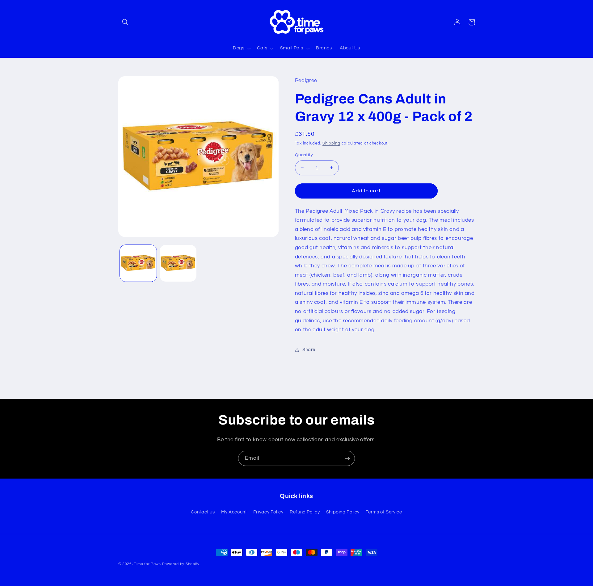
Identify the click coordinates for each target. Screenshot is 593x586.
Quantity (304, 155)
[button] (125, 22)
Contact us (203, 511)
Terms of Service (384, 511)
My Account (234, 511)
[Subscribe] (347, 458)
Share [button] (308, 349)
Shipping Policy (343, 511)
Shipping (331, 143)
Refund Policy (305, 511)
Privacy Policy (268, 511)
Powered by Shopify (181, 564)
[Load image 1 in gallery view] (138, 263)
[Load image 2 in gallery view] (178, 263)
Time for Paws (147, 564)
